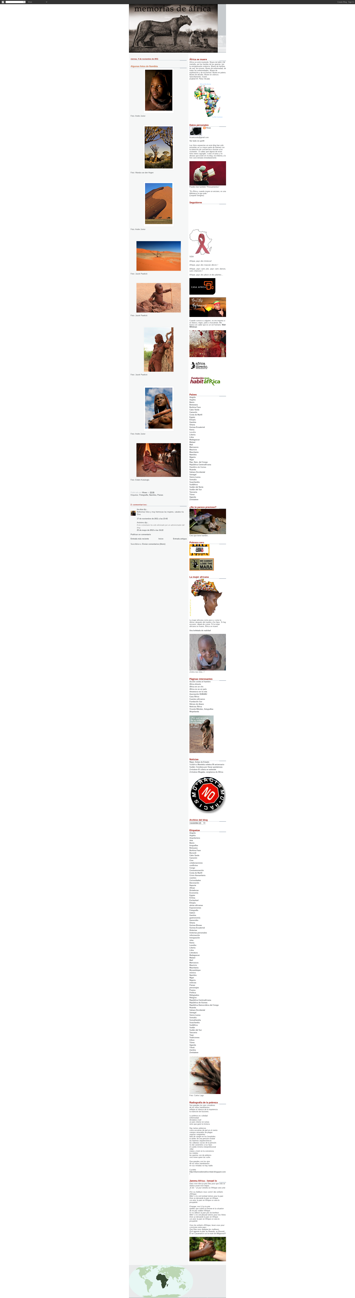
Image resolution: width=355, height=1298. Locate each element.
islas (191, 940)
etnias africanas (196, 905)
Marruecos (193, 447)
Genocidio (193, 920)
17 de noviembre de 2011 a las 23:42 (152, 519)
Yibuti (192, 1047)
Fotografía (143, 495)
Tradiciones (194, 1037)
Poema (192, 990)
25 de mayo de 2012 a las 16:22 (150, 530)
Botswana (193, 405)
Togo (191, 1035)
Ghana (192, 425)
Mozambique (195, 970)
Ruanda (192, 470)
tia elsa (140, 509)
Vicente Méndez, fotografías (201, 709)
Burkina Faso (195, 407)
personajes (194, 988)
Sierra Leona (194, 477)
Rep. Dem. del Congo (198, 462)
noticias (192, 983)
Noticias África (195, 707)
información (194, 935)
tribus (191, 1040)
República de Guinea (198, 1003)
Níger (191, 460)
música (192, 973)
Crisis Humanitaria (197, 875)
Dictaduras (194, 890)
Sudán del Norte (196, 487)
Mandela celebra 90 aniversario (211, 764)
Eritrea (192, 898)
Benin (191, 402)
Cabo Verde (194, 410)
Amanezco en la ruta (198, 692)
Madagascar (194, 440)
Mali (191, 445)
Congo (192, 868)
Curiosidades (195, 880)
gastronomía (194, 918)
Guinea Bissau (195, 925)
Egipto (192, 417)
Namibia (152, 495)
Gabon (192, 913)
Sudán (192, 1028)
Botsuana (193, 848)
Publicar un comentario (141, 534)
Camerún (193, 412)
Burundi (192, 853)
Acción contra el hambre (200, 682)
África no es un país (198, 689)
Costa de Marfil (195, 415)
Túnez (192, 495)
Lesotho (192, 945)
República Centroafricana (200, 465)
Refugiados (194, 995)
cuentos (192, 878)
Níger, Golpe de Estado (199, 762)
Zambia (192, 1050)
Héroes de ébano (196, 704)
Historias (193, 930)
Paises (160, 495)
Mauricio (193, 450)
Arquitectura (194, 838)
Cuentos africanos (197, 699)
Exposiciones (195, 908)
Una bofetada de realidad (200, 630)
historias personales (198, 933)
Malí (191, 960)
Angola (192, 397)
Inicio (161, 539)
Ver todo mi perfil (196, 141)
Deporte (192, 885)
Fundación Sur (195, 702)
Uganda (192, 497)
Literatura (193, 953)
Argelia (192, 400)
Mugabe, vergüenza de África (210, 772)
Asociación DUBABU (198, 694)
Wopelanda (194, 712)
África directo (195, 684)
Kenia (191, 430)
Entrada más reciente (140, 539)
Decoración (194, 883)
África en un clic (196, 687)
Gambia (192, 422)
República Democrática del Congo (204, 1005)
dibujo (192, 888)
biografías (193, 845)
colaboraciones (196, 863)
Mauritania (193, 452)
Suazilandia (194, 482)
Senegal (192, 475)
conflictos (193, 865)
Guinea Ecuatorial (197, 427)
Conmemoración (196, 870)
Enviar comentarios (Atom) (153, 544)
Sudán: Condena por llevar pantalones (205, 767)
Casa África (194, 697)
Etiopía (192, 420)
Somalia (192, 480)
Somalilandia (195, 1020)
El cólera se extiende (207, 769)
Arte (191, 840)
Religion (193, 998)
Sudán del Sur (195, 490)
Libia (191, 437)
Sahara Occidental (197, 472)
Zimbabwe (193, 499)
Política (192, 993)
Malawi (192, 442)
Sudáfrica (193, 485)
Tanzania (193, 492)
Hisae (208, 128)
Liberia (192, 435)
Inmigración (194, 938)
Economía (193, 893)
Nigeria (192, 457)
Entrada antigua (180, 539)
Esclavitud (193, 900)
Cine (191, 860)
